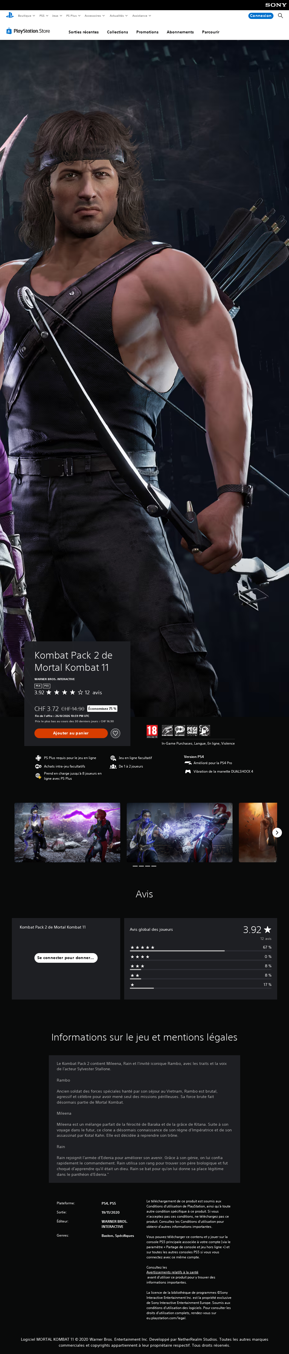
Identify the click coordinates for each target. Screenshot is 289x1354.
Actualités (117, 16)
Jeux (55, 16)
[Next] (277, 832)
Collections (117, 32)
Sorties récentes (84, 32)
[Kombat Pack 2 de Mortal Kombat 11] (67, 832)
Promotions (147, 32)
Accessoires (93, 16)
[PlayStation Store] (29, 30)
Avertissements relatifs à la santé (172, 1272)
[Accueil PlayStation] (10, 16)
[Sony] (276, 8)
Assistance (139, 16)
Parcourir (210, 32)
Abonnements (180, 32)
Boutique (24, 16)
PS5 (42, 16)
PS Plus (71, 16)
